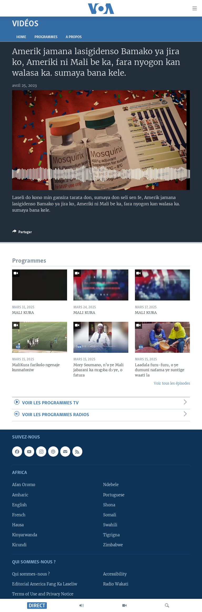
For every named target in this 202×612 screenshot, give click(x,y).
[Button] (22, 233)
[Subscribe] (65, 452)
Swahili (110, 525)
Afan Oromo (23, 485)
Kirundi (19, 545)
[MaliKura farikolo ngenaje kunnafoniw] (39, 337)
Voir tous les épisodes (172, 383)
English (19, 505)
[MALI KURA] (39, 284)
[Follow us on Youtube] (29, 452)
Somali (109, 515)
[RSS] (77, 452)
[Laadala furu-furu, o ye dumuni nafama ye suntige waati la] (162, 337)
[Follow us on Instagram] (41, 452)
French (19, 515)
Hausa (18, 525)
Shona (109, 505)
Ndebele (111, 485)
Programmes (45, 37)
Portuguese (113, 495)
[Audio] (81, 605)
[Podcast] (53, 452)
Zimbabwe (113, 545)
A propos (74, 37)
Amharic (20, 495)
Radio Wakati (115, 584)
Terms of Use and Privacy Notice (42, 594)
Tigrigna (111, 535)
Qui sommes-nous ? (31, 574)
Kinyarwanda (24, 535)
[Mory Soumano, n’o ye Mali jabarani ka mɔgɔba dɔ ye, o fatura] (100, 337)
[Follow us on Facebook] (17, 452)
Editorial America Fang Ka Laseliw (44, 584)
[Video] (124, 605)
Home (21, 37)
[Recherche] (167, 605)
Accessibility (115, 574)
